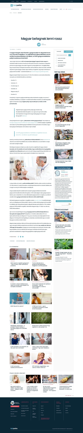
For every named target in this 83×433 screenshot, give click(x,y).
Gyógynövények (58, 410)
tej (11, 384)
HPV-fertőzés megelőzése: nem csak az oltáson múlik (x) (40, 366)
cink (56, 141)
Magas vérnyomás (54, 9)
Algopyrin (42, 405)
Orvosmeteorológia (15, 9)
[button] (25, 402)
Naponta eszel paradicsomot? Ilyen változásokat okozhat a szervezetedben (62, 88)
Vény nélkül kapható (62, 62)
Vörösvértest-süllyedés (24, 405)
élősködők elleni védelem (26, 9)
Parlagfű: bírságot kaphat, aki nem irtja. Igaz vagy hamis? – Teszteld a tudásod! (63, 254)
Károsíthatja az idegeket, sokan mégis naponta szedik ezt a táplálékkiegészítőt (62, 144)
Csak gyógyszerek (61, 58)
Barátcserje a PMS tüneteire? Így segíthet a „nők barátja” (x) (41, 326)
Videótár (66, 408)
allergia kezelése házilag (38, 9)
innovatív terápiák (38, 200)
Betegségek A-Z (30, 1)
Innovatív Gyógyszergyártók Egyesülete (39, 71)
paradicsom (57, 85)
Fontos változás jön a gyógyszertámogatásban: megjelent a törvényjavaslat (39, 264)
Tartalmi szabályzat (13, 416)
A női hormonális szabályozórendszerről (17, 366)
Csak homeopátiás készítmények (61, 66)
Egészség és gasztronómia (48, 384)
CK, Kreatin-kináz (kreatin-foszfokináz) (25, 411)
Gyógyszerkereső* (45, 402)
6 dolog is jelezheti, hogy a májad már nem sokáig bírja (63, 161)
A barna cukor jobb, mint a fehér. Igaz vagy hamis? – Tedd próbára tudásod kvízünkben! (63, 226)
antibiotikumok (47, 139)
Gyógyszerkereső (23, 1)
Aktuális (13, 1)
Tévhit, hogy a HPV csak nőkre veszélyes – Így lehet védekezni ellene (40, 348)
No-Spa (42, 412)
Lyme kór (61, 9)
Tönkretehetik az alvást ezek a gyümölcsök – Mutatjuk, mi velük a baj (65, 388)
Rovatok (17, 1)
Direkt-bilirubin (23, 415)
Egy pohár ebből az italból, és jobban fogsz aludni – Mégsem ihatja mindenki (17, 388)
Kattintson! (24, 115)
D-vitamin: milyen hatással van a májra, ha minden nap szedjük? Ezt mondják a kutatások (20, 285)
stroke (28, 384)
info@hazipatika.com (69, 428)
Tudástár (66, 410)
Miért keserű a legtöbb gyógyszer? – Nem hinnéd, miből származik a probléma (20, 264)
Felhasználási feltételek (14, 411)
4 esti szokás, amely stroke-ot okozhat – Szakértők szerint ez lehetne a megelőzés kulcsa (32, 389)
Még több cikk (68, 395)
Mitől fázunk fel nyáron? (17, 306)
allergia (46, 9)
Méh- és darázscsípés (34, 417)
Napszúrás (34, 405)
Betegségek (58, 405)
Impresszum (12, 409)
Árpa (33, 411)
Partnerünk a (64, 205)
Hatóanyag (68, 51)
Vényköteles (60, 60)
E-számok (66, 412)
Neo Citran (42, 410)
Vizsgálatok (58, 408)
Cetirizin (42, 408)
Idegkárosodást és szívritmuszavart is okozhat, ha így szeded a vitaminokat (63, 106)
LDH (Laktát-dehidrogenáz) (25, 408)
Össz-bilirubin (23, 413)
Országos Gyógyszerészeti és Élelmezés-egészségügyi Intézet (23, 122)
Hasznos (35, 1)
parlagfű (57, 250)
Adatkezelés (12, 413)
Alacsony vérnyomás (34, 408)
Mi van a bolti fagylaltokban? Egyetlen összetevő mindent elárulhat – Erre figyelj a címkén (49, 389)
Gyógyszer (59, 51)
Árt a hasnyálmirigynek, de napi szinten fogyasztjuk (62, 125)
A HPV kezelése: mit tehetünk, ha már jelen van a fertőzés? (19, 347)
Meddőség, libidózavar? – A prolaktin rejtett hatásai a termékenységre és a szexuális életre (19, 327)
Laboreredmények (41, 1)
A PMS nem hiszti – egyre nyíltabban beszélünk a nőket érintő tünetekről (40, 307)
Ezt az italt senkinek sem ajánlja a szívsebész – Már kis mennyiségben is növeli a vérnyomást (41, 286)
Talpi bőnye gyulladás (34, 414)
